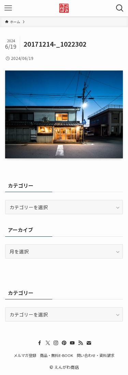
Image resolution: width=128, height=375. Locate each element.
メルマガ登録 (25, 355)
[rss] (80, 343)
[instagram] (56, 343)
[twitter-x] (48, 343)
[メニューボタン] (8, 8)
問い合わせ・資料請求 (95, 355)
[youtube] (72, 343)
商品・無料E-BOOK (56, 355)
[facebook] (40, 343)
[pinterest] (64, 343)
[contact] (89, 343)
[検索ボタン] (120, 8)
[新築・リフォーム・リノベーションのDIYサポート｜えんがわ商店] (64, 8)
